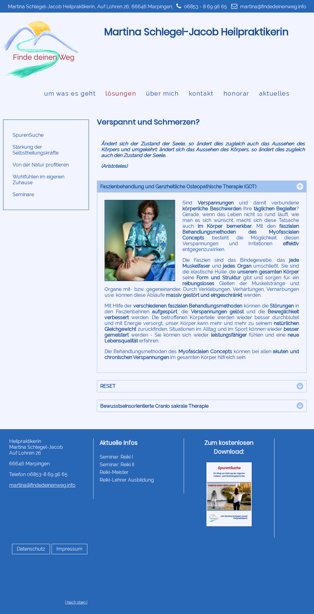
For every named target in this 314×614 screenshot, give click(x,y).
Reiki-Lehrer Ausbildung (127, 480)
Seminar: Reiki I (116, 457)
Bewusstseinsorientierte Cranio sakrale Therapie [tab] (154, 406)
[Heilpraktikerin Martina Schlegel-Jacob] (40, 78)
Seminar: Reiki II (117, 464)
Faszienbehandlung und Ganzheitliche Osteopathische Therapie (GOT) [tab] (178, 186)
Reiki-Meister (114, 472)
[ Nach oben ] (76, 602)
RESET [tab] (108, 386)
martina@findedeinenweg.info (273, 7)
